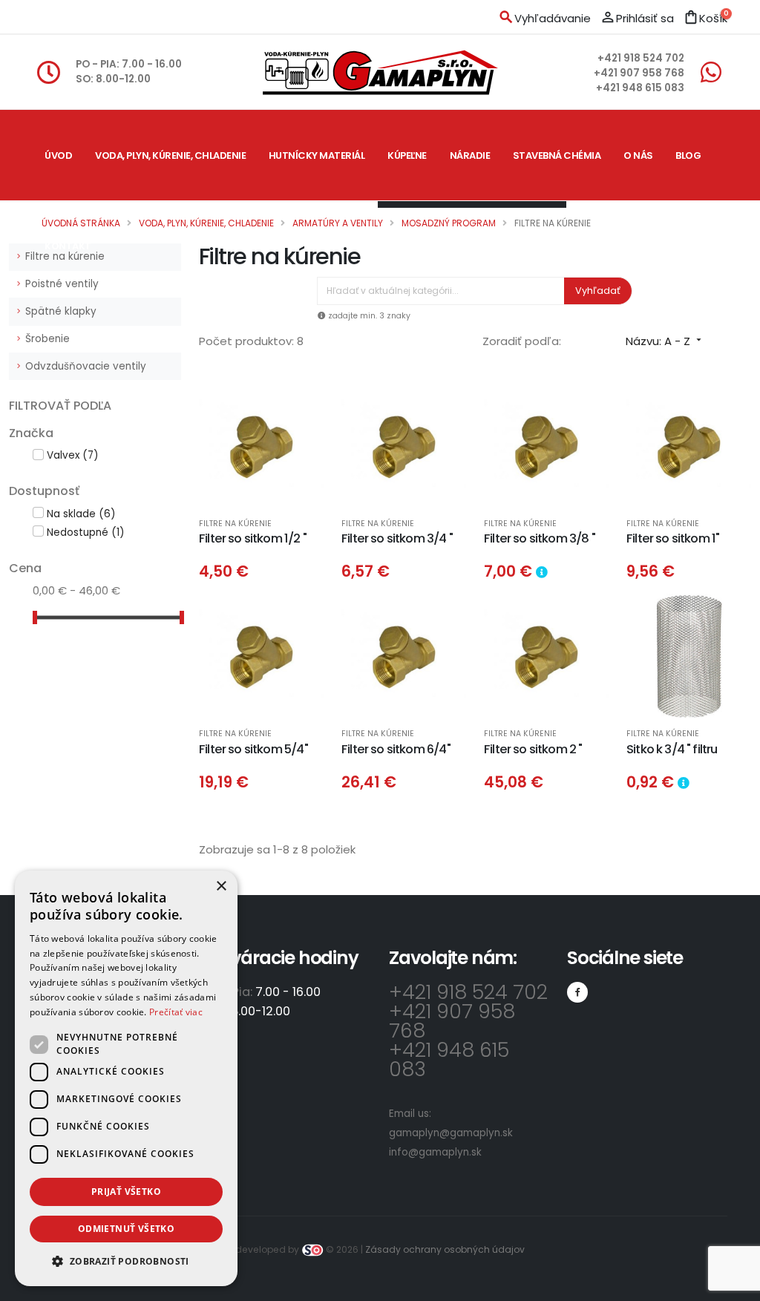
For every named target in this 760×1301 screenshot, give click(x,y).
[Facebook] (577, 992)
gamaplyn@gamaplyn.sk (451, 1133)
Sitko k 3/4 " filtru (672, 749)
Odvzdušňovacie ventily (85, 366)
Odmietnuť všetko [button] (126, 1228)
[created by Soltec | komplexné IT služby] (313, 1249)
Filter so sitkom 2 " (533, 749)
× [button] (220, 886)
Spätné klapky (60, 311)
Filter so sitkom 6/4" (396, 749)
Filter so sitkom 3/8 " (539, 538)
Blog (688, 155)
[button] (126, 1261)
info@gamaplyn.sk (435, 1152)
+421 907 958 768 (639, 73)
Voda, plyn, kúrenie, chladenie (170, 155)
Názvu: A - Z (665, 341)
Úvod (58, 155)
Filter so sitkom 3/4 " (397, 538)
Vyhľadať (597, 290)
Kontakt (68, 246)
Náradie (470, 155)
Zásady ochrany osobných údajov (445, 1249)
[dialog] (126, 1078)
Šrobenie (47, 339)
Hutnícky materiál (317, 155)
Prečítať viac (176, 1012)
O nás (638, 155)
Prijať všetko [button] (126, 1191)
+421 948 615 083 (640, 88)
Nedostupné (85, 532)
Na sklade (81, 514)
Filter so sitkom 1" (672, 538)
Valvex (72, 455)
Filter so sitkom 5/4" (253, 749)
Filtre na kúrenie (235, 524)
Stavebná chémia (557, 155)
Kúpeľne (407, 155)
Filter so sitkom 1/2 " (253, 538)
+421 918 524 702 (640, 58)
